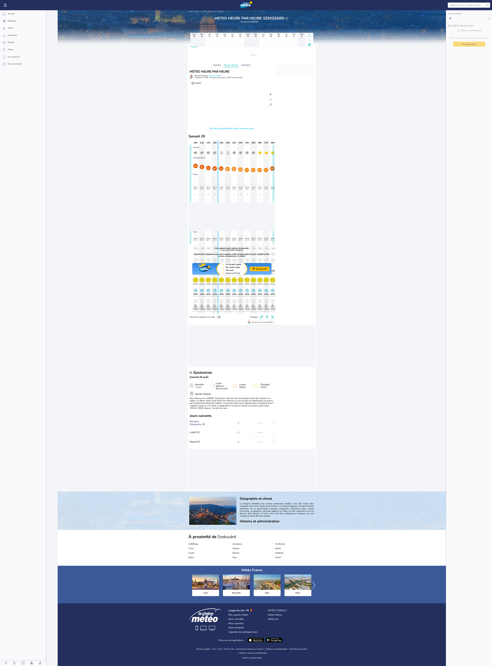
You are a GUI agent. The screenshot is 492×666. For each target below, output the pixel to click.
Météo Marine (275, 614)
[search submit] (487, 5)
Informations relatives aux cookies (249, 649)
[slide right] (273, 173)
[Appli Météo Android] (274, 640)
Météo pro (273, 619)
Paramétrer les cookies (298, 649)
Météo (190, 12)
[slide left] (190, 173)
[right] (314, 585)
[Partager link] (261, 317)
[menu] (6, 5)
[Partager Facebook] (267, 317)
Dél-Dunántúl (212, 12)
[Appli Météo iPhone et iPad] (255, 640)
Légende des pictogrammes (243, 631)
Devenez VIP (261, 269)
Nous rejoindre (236, 623)
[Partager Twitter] (272, 317)
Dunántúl (203, 12)
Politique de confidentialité (276, 649)
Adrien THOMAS (215, 76)
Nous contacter (236, 627)
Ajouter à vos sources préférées (262, 322)
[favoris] (286, 18)
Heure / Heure (231, 65)
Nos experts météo (238, 614)
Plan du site (229, 649)
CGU (214, 649)
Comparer (246, 65)
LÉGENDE (198, 83)
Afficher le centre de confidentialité (253, 653)
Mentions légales (203, 649)
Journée (217, 65)
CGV (220, 649)
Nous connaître (236, 619)
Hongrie (196, 12)
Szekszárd (220, 12)
